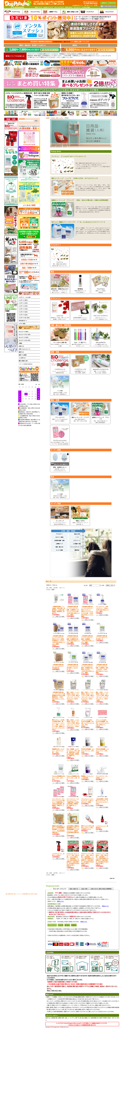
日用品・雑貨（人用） (57, 118)
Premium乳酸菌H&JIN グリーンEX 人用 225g (59, 777)
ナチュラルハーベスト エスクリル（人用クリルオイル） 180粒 (87, 800)
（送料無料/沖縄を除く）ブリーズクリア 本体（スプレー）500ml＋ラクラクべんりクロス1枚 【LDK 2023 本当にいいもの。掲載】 (87, 611)
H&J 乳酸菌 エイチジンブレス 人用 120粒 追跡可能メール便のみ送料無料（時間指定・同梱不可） (73, 752)
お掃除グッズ (59, 543)
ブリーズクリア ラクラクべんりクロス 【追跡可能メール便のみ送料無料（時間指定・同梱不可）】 (73, 802)
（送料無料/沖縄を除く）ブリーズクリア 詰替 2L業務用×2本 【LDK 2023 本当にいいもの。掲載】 (73, 639)
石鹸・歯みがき (59, 547)
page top (112, 878)
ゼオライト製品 (59, 537)
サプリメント (77, 540)
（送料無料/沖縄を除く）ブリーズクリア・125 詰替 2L (102, 637)
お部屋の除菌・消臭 (59, 540)
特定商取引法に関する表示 (30, 894)
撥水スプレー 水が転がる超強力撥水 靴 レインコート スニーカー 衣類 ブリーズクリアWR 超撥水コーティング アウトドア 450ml (59, 724)
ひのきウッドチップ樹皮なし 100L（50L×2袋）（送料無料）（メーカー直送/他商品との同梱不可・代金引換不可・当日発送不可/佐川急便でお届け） (87, 858)
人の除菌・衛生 (77, 543)
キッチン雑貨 (59, 550)
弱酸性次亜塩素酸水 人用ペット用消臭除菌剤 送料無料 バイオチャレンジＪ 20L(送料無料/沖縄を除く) (58, 829)
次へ (49, 589)
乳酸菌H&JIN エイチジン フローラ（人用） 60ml (58, 750)
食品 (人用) (77, 534)
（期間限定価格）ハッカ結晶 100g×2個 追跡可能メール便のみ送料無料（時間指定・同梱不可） (58, 610)
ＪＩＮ (77, 537)
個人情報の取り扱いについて (14, 894)
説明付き (48, 585)
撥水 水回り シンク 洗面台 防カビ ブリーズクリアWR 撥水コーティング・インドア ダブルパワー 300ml (73, 723)
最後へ (53, 589)
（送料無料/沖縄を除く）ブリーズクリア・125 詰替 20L (58, 666)
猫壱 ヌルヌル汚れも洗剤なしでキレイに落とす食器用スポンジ (87, 827)
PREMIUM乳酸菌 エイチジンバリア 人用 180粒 (102, 750)
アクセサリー (59, 534)
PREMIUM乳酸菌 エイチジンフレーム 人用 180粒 (88, 750)
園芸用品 (77, 550)
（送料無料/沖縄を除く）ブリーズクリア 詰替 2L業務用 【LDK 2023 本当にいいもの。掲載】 (87, 639)
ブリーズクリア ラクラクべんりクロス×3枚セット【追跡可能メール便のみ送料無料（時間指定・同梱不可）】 (58, 802)
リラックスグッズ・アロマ (77, 547)
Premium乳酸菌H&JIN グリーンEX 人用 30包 (74, 777)
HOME (48, 118)
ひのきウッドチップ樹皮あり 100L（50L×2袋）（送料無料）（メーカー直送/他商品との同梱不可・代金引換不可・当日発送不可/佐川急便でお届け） (102, 858)
